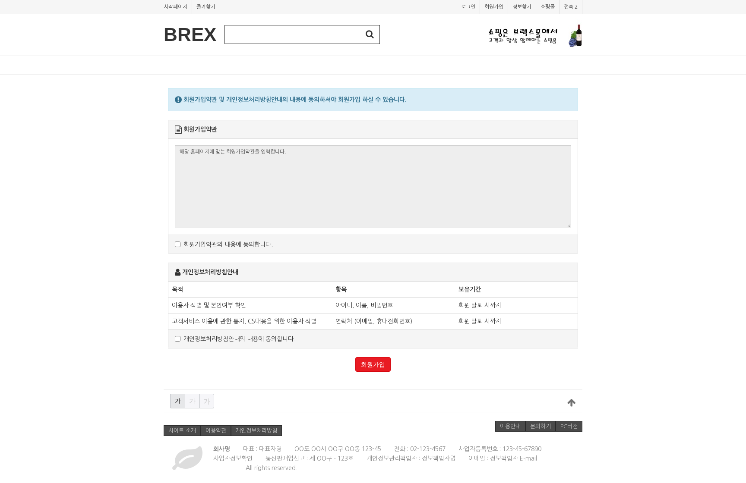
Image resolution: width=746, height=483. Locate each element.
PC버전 (569, 426)
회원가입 (493, 6)
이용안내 (510, 426)
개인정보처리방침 (256, 430)
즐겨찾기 (205, 6)
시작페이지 (175, 6)
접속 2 (571, 6)
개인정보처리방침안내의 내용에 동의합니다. (239, 339)
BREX (190, 34)
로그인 (468, 6)
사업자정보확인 (233, 458)
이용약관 (215, 430)
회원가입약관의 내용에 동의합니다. (228, 245)
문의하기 (540, 426)
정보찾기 (521, 6)
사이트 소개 (182, 430)
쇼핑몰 (548, 6)
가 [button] (178, 400)
